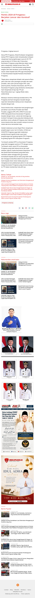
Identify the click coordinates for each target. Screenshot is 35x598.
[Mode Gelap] (30, 4)
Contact (6, 590)
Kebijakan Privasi (17, 591)
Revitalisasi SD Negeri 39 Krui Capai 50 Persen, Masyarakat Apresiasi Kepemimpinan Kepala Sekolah (17, 559)
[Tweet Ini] (23, 208)
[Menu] (2, 4)
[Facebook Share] (19, 208)
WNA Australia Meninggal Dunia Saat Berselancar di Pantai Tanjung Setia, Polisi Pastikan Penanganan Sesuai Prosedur (17, 184)
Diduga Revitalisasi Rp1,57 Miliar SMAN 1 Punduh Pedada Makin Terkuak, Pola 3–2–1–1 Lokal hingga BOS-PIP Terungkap (22, 565)
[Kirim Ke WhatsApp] (32, 208)
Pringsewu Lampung (7, 202)
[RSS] (17, 585)
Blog (11, 590)
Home (29, 590)
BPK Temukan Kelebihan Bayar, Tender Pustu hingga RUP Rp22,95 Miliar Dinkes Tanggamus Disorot (21, 572)
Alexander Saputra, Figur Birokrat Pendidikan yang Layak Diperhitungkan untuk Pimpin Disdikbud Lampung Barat (16, 193)
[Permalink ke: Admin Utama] (2, 20)
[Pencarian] (33, 4)
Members (23, 590)
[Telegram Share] (29, 208)
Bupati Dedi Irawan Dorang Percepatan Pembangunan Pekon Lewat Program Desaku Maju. (16, 197)
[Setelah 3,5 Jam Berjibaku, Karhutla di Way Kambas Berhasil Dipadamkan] (9, 219)
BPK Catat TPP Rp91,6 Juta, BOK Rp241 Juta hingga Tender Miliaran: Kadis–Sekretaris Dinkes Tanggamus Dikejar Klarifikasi (21, 532)
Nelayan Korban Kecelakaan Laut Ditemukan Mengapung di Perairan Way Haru (17, 181)
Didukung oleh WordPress (12, 594)
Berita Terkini (4, 12)
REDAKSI (16, 590)
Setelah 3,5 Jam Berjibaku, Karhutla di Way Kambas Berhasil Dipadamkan (15, 177)
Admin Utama (8, 20)
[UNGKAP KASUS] (12, 4)
